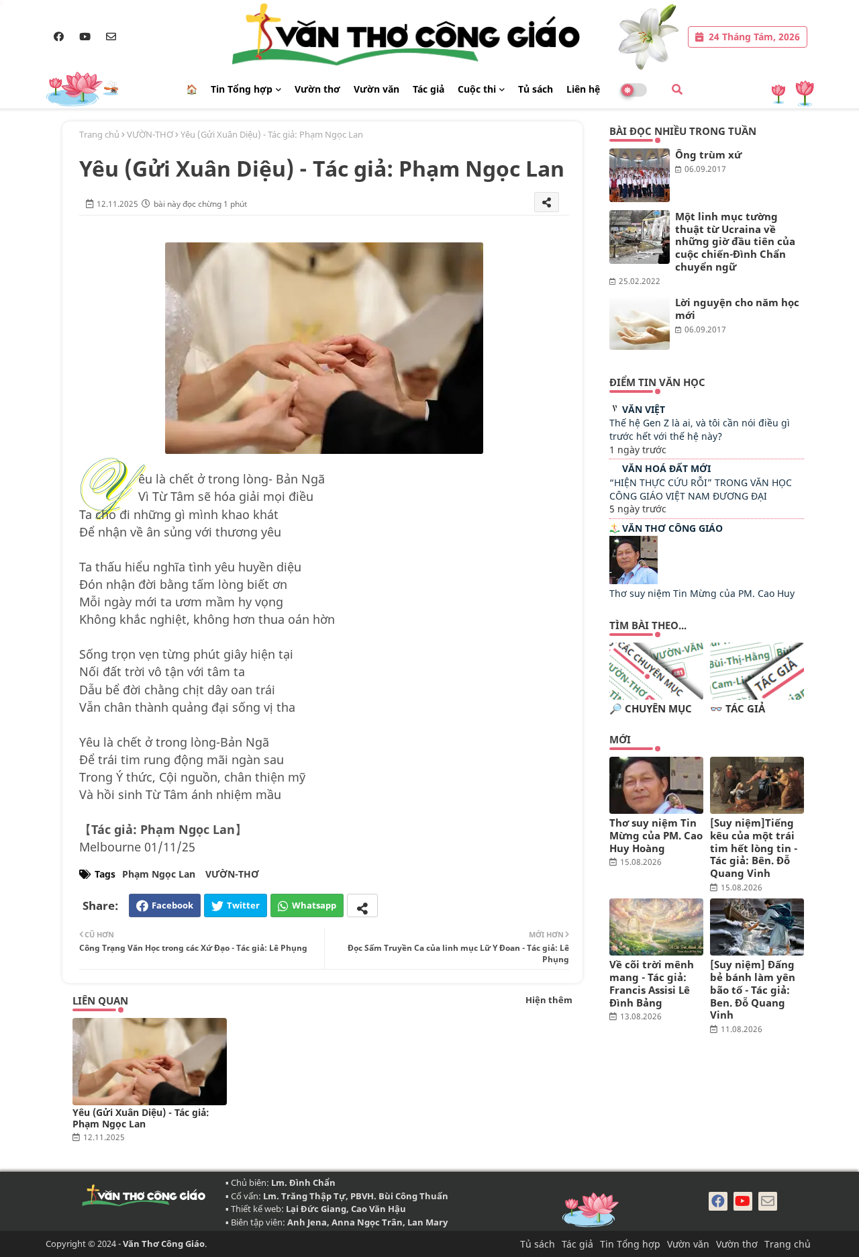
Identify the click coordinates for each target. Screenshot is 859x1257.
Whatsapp (314, 905)
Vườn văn (376, 89)
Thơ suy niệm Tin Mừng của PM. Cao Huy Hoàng (656, 835)
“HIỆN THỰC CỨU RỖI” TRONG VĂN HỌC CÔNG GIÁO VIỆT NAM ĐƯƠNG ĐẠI (700, 489)
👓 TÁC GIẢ (737, 708)
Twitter (243, 905)
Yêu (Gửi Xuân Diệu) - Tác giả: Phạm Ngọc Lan (140, 1118)
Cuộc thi (477, 89)
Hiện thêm (548, 1000)
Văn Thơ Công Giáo (672, 528)
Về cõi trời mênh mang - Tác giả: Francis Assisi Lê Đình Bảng (651, 983)
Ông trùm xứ (708, 154)
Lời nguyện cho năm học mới (737, 309)
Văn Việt (643, 409)
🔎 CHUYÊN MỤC (650, 708)
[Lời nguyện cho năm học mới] (639, 323)
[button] (677, 89)
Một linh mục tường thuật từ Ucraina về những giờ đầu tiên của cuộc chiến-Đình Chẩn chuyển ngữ (735, 241)
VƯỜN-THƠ (150, 134)
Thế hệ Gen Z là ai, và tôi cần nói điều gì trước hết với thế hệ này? (699, 429)
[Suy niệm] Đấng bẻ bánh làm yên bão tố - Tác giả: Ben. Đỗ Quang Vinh (752, 989)
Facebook (172, 905)
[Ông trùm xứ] (639, 175)
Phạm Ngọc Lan (158, 874)
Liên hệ (583, 89)
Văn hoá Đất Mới (666, 468)
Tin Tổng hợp (241, 89)
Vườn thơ (317, 89)
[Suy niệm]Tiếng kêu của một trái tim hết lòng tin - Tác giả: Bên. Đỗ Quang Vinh (753, 848)
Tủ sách (535, 89)
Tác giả (428, 89)
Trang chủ (99, 134)
